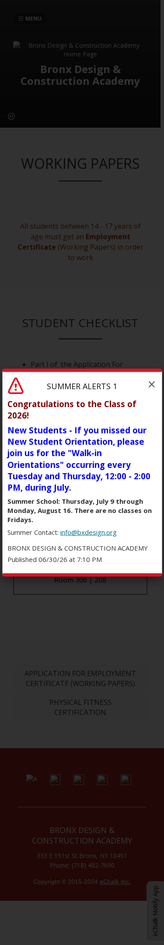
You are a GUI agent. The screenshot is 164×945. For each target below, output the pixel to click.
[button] (151, 384)
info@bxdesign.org (88, 532)
